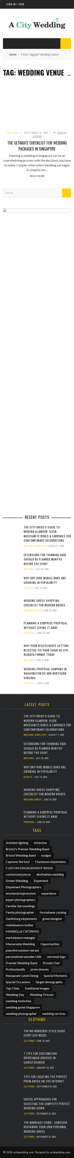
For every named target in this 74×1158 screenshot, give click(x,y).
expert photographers (20, 899)
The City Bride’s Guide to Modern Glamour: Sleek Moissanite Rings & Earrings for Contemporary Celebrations (47, 534)
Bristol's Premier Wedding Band (27, 849)
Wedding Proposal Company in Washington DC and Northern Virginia (45, 673)
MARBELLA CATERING (22, 931)
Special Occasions (18, 982)
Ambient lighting (17, 843)
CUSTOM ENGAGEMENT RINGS (29, 868)
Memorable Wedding (20, 944)
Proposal (29, 633)
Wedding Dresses (42, 994)
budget (46, 855)
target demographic (49, 982)
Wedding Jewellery (35, 546)
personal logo (56, 956)
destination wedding (50, 874)
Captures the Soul (17, 862)
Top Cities (13, 988)
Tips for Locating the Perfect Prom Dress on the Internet (45, 1078)
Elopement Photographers (23, 887)
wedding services (54, 1013)
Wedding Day (15, 994)
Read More (37, 176)
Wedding (13, 132)
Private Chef (51, 963)
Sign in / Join (15, 4)
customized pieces (18, 874)
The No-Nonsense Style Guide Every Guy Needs (44, 1033)
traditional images (37, 988)
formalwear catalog (53, 912)
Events (28, 588)
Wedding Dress (32, 610)
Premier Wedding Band (21, 963)
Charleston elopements (50, 862)
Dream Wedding (17, 880)
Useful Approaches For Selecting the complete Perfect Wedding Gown (47, 1103)
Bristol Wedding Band (21, 855)
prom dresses (40, 969)
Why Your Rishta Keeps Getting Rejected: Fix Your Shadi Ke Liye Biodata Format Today (46, 650)
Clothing (29, 1040)
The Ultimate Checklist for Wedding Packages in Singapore (37, 146)
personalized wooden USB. (24, 956)
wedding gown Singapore (23, 1007)
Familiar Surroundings (20, 906)
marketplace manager (20, 937)
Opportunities (50, 944)
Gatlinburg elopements (21, 918)
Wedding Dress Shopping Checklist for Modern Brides (45, 602)
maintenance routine (19, 925)
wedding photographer (21, 1013)
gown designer (52, 918)
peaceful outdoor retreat (22, 950)
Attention (40, 843)
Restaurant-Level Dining (22, 975)
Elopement (41, 880)
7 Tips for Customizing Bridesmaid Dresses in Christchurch (40, 1057)
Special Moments (55, 975)
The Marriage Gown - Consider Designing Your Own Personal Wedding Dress (45, 1126)
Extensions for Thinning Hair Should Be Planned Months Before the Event (45, 559)
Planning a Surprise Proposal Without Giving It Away (45, 625)
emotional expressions (21, 893)
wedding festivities (18, 1001)
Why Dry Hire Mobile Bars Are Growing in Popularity (45, 580)
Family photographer (20, 912)
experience (48, 893)
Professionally (15, 969)
